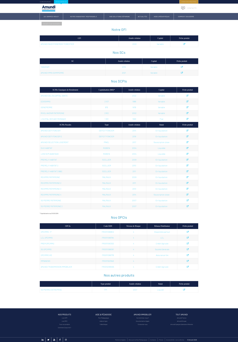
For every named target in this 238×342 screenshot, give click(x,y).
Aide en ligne (103, 321)
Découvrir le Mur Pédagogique (138, 340)
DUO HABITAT (46, 148)
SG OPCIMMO (46, 249)
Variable (160, 44)
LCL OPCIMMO (47, 238)
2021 (124, 73)
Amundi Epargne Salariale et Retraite (181, 324)
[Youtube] (54, 339)
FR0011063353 (108, 243)
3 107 (106, 101)
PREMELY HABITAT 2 (49, 165)
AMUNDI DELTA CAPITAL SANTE (54, 95)
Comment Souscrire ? (64, 327)
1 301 (106, 119)
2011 (134, 171)
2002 (134, 113)
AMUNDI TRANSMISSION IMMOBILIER (56, 267)
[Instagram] (66, 339)
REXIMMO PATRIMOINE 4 (51, 194)
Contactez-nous (143, 324)
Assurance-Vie (162, 255)
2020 (134, 44)
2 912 (106, 113)
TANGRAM (45, 67)
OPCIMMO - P (46, 232)
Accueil (45, 24)
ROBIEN (106, 148)
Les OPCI (64, 321)
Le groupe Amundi (45, 1)
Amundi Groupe (181, 321)
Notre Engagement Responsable (83, 16)
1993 (134, 119)
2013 (134, 189)
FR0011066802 (108, 232)
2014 (134, 130)
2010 (134, 165)
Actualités (142, 16)
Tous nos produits (64, 324)
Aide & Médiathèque (161, 16)
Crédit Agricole (162, 243)
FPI (105, 290)
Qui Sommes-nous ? (51, 16)
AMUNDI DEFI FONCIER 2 (51, 136)
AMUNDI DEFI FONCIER (50, 130)
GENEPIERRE (46, 107)
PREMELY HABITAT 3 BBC (51, 171)
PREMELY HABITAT (49, 159)
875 (106, 107)
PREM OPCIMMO (47, 243)
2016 (134, 136)
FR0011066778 (108, 255)
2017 (134, 142)
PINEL (106, 142)
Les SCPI (64, 318)
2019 (124, 67)
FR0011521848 (108, 261)
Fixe (161, 119)
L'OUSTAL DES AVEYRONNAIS (53, 119)
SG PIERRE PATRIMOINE (51, 200)
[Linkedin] (42, 339)
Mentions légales (120, 340)
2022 (134, 95)
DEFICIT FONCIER (106, 130)
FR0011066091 (108, 249)
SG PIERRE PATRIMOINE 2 (51, 206)
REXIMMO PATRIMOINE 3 (51, 189)
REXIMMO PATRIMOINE (50, 177)
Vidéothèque (103, 324)
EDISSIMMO (45, 101)
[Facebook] (60, 339)
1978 (134, 107)
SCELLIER (106, 159)
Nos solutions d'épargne (119, 16)
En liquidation (161, 130)
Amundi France (181, 318)
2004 (134, 148)
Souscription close (161, 142)
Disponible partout (162, 232)
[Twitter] (48, 339)
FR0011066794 (108, 238)
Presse (161, 340)
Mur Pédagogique (103, 318)
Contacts (191, 8)
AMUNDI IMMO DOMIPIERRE (52, 73)
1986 (134, 101)
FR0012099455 (108, 267)
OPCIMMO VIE (46, 255)
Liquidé (160, 290)
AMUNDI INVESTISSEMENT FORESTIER (57, 44)
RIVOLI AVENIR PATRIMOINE (52, 113)
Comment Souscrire (186, 16)
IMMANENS (45, 261)
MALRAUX (106, 177)
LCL (162, 238)
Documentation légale (142, 321)
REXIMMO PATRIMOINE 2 (51, 183)
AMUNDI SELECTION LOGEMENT (55, 142)
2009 (134, 159)
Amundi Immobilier (61, 1)
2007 (134, 200)
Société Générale (162, 249)
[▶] (184, 44)
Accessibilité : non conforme (175, 340)
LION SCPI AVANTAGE (50, 154)
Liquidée (161, 148)
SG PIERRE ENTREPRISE (51, 290)
